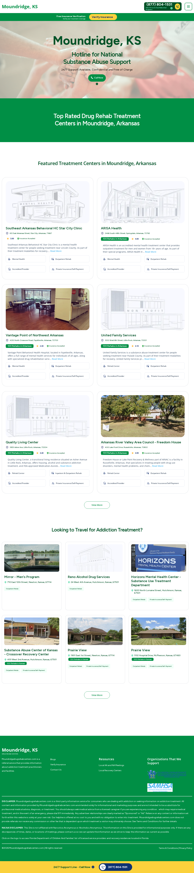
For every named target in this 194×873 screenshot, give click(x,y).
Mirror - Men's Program (21, 577)
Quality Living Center (22, 442)
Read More (56, 251)
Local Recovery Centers (110, 770)
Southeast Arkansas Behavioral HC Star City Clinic (44, 228)
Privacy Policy (185, 848)
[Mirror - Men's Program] (31, 558)
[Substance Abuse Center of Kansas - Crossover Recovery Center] (31, 631)
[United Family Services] (143, 309)
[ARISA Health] (143, 202)
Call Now (98, 78)
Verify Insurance (58, 764)
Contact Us (56, 769)
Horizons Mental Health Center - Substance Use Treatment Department (156, 581)
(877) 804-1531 (159, 4)
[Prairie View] (95, 631)
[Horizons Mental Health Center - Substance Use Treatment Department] (158, 558)
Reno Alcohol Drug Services (89, 577)
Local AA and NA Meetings (111, 765)
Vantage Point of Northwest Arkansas (35, 335)
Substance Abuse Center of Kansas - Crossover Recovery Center (31, 652)
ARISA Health (111, 228)
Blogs (53, 759)
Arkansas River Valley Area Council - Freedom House (141, 442)
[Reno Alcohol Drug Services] (95, 558)
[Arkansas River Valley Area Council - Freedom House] (143, 416)
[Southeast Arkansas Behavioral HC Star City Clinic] (47, 202)
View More (97, 505)
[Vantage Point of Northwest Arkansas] (47, 309)
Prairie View (77, 650)
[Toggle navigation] (188, 6)
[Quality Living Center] (47, 416)
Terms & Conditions (168, 848)
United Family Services (118, 335)
